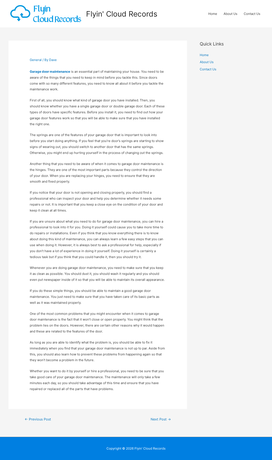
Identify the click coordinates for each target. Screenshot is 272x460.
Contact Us (252, 14)
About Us (230, 14)
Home (212, 14)
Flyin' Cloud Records (121, 13)
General (36, 60)
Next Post (161, 419)
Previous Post (38, 419)
